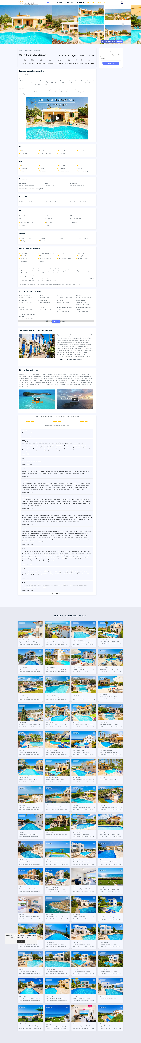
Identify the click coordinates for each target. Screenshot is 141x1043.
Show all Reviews (57, 594)
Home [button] (48, 3)
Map (120, 41)
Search (60, 3)
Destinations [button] (69, 3)
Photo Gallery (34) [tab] (109, 41)
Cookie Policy (28, 937)
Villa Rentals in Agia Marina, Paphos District (69, 360)
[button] (69, 42)
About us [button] (79, 3)
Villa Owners (90, 3)
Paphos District (28, 50)
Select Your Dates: (111, 52)
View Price (111, 63)
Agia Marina (37, 50)
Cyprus (20, 50)
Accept (21, 941)
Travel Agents (102, 3)
